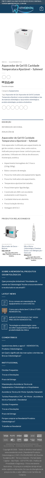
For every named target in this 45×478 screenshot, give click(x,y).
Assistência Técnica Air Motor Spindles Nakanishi (22, 392)
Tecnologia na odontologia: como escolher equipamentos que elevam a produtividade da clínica (24, 327)
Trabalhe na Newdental (11, 426)
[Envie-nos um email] (36, 288)
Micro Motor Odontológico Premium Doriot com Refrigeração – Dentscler (33, 249)
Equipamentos (15, 62)
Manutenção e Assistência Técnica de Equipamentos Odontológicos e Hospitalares (20, 385)
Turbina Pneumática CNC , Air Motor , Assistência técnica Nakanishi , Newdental (22, 398)
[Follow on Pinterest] (39, 288)
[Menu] (3, 9)
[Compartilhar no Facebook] (8, 108)
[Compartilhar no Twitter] (13, 108)
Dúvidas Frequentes (10, 370)
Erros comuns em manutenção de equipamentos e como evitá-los (22, 302)
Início (4, 62)
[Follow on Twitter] (33, 288)
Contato (38, 446)
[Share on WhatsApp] (4, 108)
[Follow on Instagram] (30, 288)
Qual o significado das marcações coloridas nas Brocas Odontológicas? (22, 354)
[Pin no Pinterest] (21, 108)
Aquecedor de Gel (12, 95)
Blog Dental (9, 446)
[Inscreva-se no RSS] (42, 288)
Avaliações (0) (8, 132)
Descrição (6, 122)
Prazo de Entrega (9, 379)
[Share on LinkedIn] (26, 108)
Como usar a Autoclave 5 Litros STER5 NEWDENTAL (25, 310)
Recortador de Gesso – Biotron (10, 247)
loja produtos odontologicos (30, 100)
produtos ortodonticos (24, 102)
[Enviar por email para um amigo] (17, 108)
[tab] (22, 122)
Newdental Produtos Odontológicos (22, 444)
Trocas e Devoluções (10, 374)
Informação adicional (12, 127)
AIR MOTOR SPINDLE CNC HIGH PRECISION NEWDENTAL (23, 318)
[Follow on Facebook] (27, 288)
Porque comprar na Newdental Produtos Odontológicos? (18, 420)
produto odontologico (9, 102)
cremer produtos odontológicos (28, 97)
